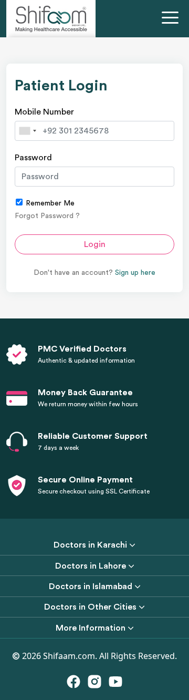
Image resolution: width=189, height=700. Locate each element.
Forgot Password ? (47, 216)
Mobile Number (44, 112)
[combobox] (27, 130)
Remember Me (49, 203)
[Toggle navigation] (172, 19)
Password (33, 157)
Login (95, 244)
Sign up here (135, 272)
